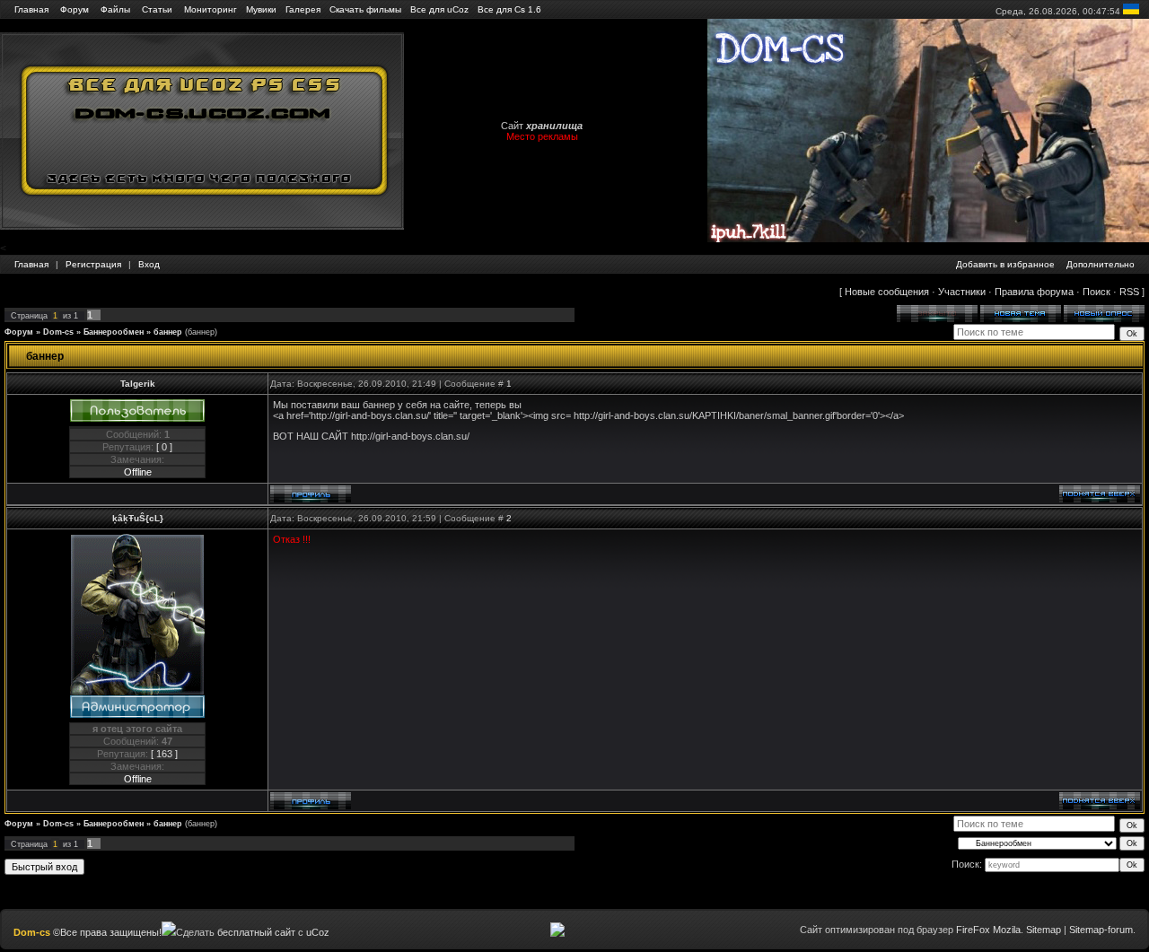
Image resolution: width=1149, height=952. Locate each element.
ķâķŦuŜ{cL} (137, 518)
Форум (74, 9)
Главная (31, 9)
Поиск (1096, 291)
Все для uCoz (439, 9)
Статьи (157, 9)
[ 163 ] (164, 753)
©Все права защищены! (107, 932)
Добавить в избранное (1005, 264)
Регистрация (93, 264)
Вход (149, 264)
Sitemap (1043, 929)
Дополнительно (1100, 264)
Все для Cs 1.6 (509, 9)
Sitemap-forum (1101, 929)
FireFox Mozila (988, 929)
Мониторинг (210, 9)
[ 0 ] (164, 446)
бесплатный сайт (256, 932)
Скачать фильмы (365, 9)
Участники (962, 291)
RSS (1129, 291)
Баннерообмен (113, 332)
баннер (167, 332)
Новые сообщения (887, 291)
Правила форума (1034, 291)
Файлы (115, 9)
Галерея (302, 9)
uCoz (317, 932)
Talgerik (137, 384)
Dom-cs (58, 332)
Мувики (261, 9)
